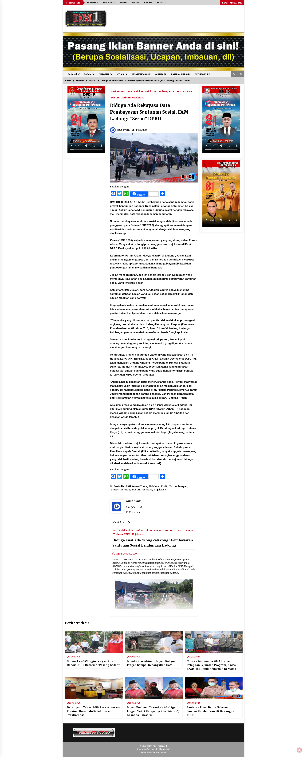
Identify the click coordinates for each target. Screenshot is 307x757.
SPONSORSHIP (202, 74)
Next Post (119, 522)
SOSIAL (115, 97)
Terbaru (126, 97)
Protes (177, 91)
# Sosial (123, 2)
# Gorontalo (92, 2)
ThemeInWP (164, 749)
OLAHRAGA (160, 74)
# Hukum (135, 2)
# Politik (148, 2)
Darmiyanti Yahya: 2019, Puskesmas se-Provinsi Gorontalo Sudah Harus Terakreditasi (93, 711)
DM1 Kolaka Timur (121, 91)
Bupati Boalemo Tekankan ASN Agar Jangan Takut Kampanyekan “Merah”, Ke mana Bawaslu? (153, 711)
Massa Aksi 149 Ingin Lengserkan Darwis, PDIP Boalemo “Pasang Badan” (93, 663)
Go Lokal (72, 74)
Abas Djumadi (159, 752)
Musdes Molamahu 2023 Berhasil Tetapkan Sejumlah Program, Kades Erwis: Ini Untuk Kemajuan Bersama (211, 665)
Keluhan (139, 91)
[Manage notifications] (299, 750)
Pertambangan (162, 91)
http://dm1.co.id (134, 507)
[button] (234, 74)
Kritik (148, 91)
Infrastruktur (144, 530)
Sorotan (187, 91)
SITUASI (120, 74)
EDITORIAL (103, 74)
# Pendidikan (108, 2)
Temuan (189, 530)
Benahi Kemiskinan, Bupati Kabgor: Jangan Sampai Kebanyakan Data (151, 663)
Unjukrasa (138, 97)
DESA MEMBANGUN (141, 74)
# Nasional (161, 2)
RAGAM (87, 74)
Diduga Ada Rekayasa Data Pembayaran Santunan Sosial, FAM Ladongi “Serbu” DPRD (149, 112)
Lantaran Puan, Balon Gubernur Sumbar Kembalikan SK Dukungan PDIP (210, 711)
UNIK (127, 534)
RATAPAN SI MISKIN (180, 74)
